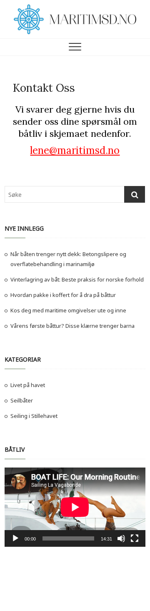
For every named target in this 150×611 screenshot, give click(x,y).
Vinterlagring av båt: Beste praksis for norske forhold (77, 279)
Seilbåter (21, 400)
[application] (75, 507)
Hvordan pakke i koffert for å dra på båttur (63, 295)
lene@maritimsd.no (75, 150)
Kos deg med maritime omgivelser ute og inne (68, 310)
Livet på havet (27, 385)
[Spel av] (15, 538)
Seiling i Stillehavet (34, 416)
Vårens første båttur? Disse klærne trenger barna (72, 325)
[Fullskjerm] (134, 538)
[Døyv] (121, 538)
